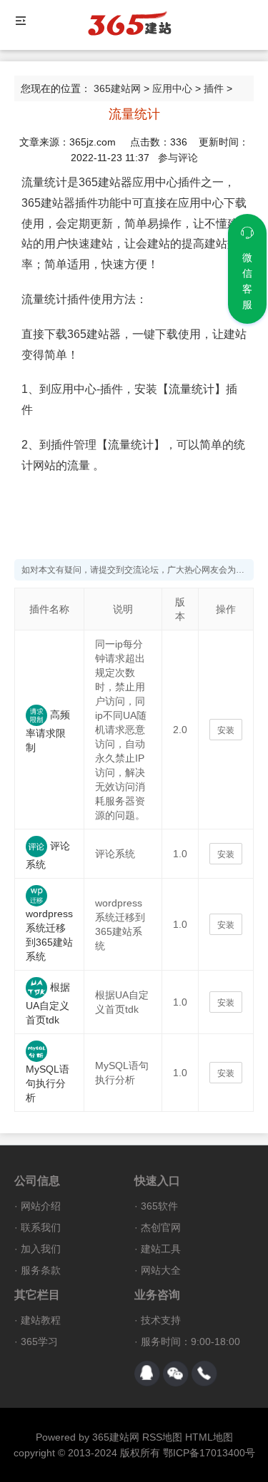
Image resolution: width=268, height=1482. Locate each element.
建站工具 (161, 1248)
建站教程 (41, 1320)
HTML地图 (209, 1437)
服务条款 (41, 1270)
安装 (225, 730)
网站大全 (161, 1270)
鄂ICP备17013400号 (209, 1452)
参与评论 (178, 157)
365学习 (39, 1341)
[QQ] (147, 1373)
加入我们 (41, 1248)
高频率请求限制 (48, 731)
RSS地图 (162, 1437)
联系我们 (41, 1227)
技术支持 (161, 1320)
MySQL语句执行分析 (47, 1083)
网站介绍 (41, 1206)
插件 (214, 88)
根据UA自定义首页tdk (48, 1003)
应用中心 (172, 88)
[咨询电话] (204, 1373)
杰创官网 (161, 1227)
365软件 (159, 1206)
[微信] (176, 1373)
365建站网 (117, 88)
